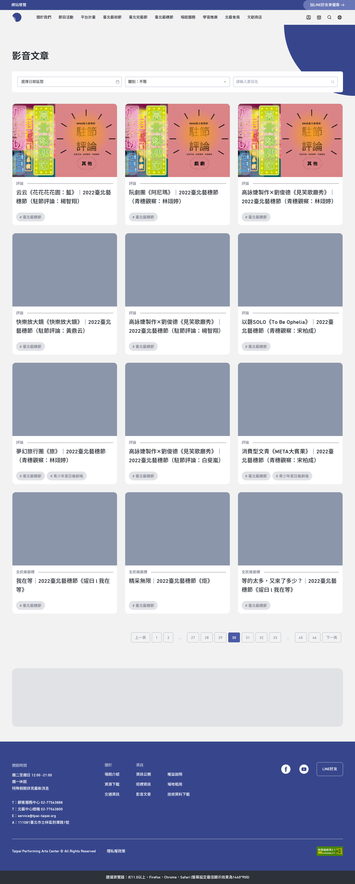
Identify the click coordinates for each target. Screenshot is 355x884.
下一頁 (331, 638)
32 (261, 638)
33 (275, 638)
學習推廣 (210, 17)
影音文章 (143, 794)
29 (220, 638)
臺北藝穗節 (164, 17)
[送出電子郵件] (323, 712)
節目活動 (66, 17)
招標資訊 (143, 784)
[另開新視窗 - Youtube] (304, 769)
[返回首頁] (17, 17)
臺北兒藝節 (138, 17)
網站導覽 (18, 5)
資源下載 (112, 784)
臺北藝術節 (112, 17)
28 (207, 638)
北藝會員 (232, 17)
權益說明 (175, 774)
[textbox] (70, 82)
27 (193, 638)
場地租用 (175, 784)
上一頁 (140, 638)
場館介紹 (112, 774)
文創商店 (254, 17)
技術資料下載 (179, 794)
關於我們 (43, 17)
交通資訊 (112, 794)
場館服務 (188, 17)
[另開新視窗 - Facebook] (285, 769)
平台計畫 (88, 17)
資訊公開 (143, 774)
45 (301, 638)
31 (248, 638)
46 (314, 638)
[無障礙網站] (330, 851)
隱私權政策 (116, 851)
